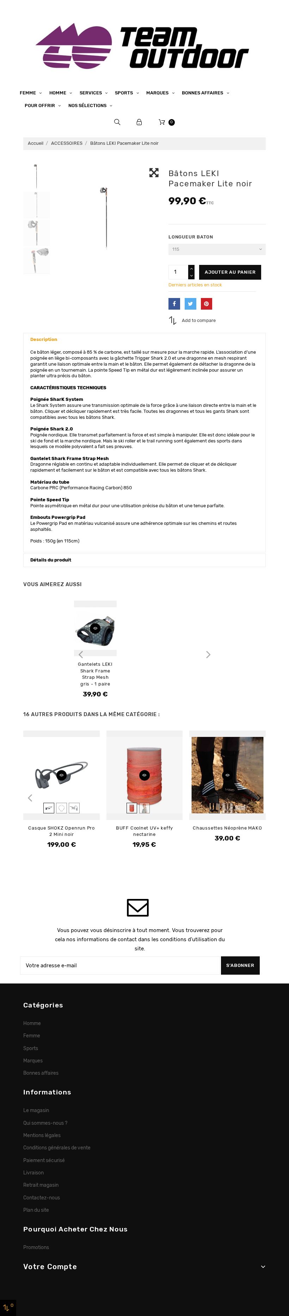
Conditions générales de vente (57, 1147)
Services (91, 92)
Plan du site (36, 1210)
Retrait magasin (41, 1185)
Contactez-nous (41, 1197)
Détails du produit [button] (50, 560)
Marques (158, 92)
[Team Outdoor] (144, 45)
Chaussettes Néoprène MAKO (227, 828)
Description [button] (43, 339)
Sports (124, 92)
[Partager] (174, 304)
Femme (28, 92)
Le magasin (36, 1110)
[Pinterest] (207, 304)
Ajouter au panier (230, 272)
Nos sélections (87, 105)
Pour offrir (40, 105)
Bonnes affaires (203, 92)
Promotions (36, 1247)
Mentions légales (42, 1135)
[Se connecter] (139, 122)
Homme (58, 92)
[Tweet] (190, 304)
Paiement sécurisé (44, 1160)
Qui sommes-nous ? (45, 1123)
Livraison (33, 1172)
